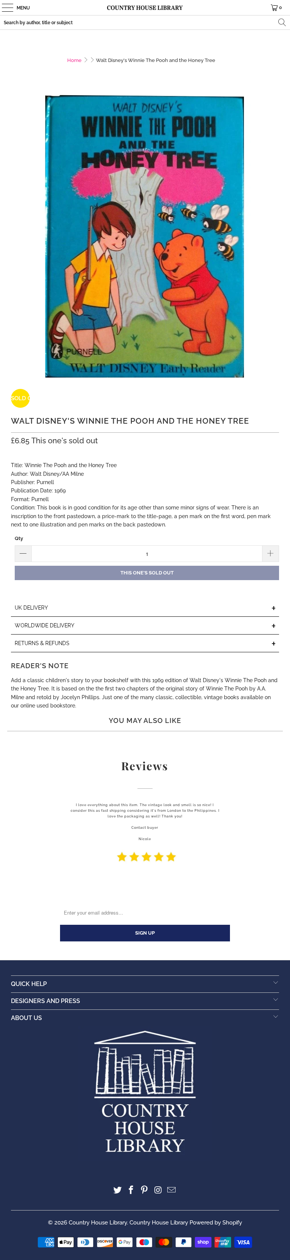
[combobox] (145, 22)
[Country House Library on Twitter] (117, 1191)
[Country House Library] (145, 7)
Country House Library (98, 1222)
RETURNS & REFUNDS (145, 643)
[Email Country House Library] (171, 1191)
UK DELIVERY (145, 608)
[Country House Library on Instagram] (158, 1191)
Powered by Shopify (216, 1222)
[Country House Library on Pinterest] (144, 1191)
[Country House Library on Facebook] (131, 1191)
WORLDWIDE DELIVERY (145, 626)
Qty (19, 538)
